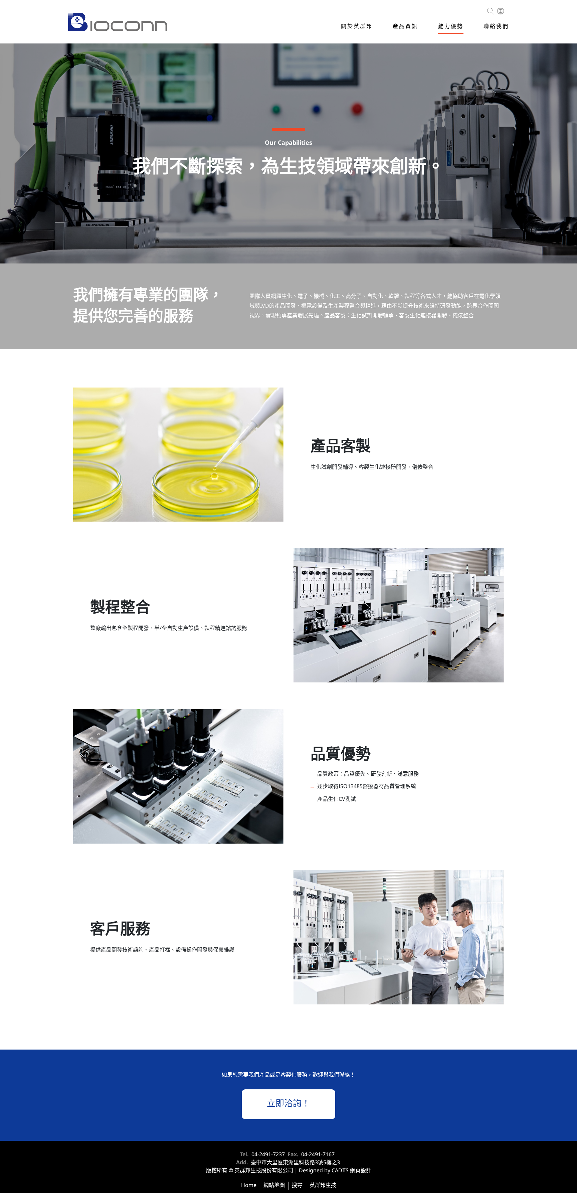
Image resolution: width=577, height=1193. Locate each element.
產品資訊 (405, 26)
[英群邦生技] (117, 23)
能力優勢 (450, 26)
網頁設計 (360, 1171)
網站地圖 (274, 1185)
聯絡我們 (496, 26)
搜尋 (297, 1185)
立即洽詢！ (288, 1104)
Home (248, 1185)
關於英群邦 (357, 26)
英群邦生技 (323, 1185)
